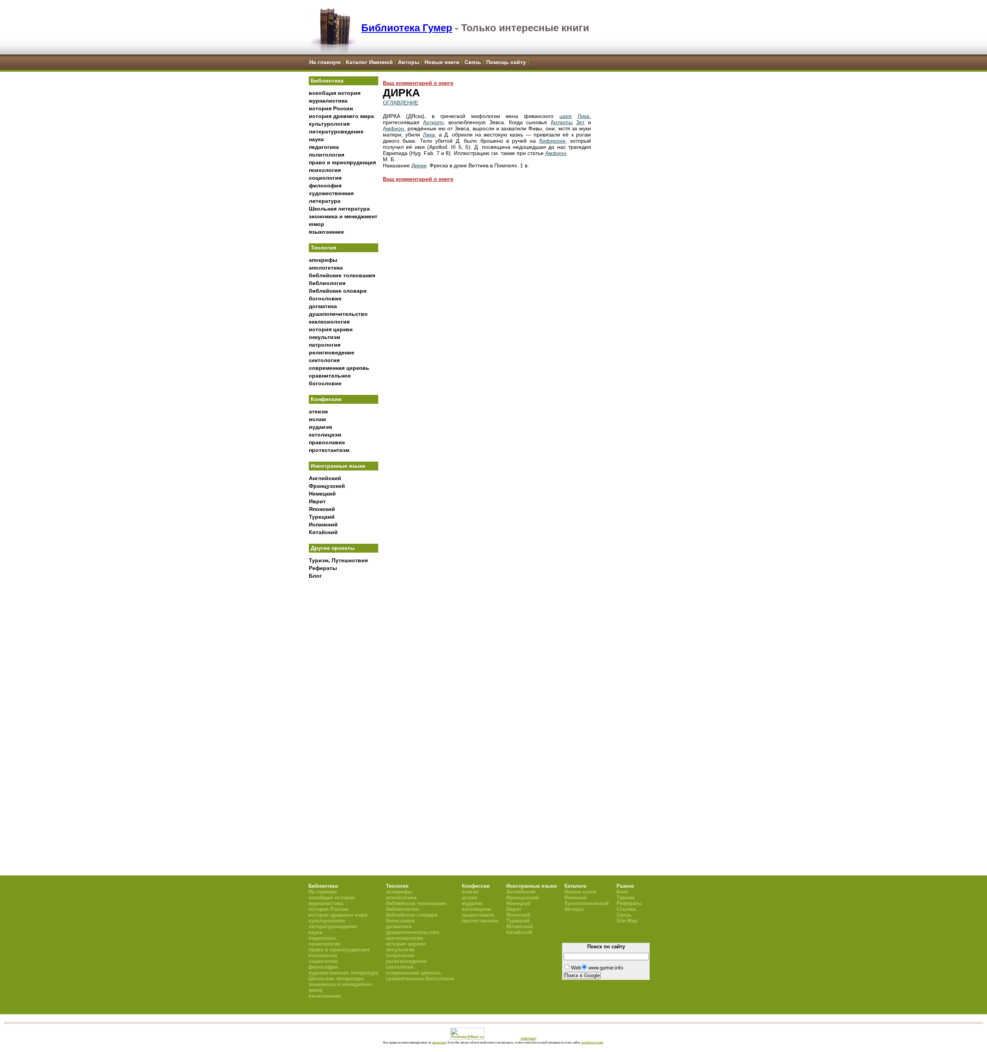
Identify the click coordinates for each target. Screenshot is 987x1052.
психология (325, 170)
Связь (473, 62)
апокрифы (323, 260)
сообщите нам (592, 1042)
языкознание (326, 232)
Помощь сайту (506, 62)
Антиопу (433, 122)
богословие (325, 298)
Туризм (625, 897)
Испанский (323, 524)
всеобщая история (334, 93)
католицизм (325, 435)
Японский (322, 509)
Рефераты (323, 568)
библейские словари (338, 291)
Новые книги (442, 62)
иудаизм (320, 427)
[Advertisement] (343, 710)
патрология (324, 345)
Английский (325, 478)
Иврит (317, 501)
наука (316, 139)
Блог (315, 576)
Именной (575, 897)
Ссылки (626, 909)
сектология (324, 360)
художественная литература (343, 973)
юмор (316, 224)
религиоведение (331, 352)
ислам (317, 419)
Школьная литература (339, 209)
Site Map (626, 921)
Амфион (393, 128)
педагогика (324, 147)
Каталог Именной (369, 62)
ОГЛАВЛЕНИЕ (400, 102)
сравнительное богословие (420, 978)
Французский (327, 486)
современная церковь (339, 368)
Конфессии (326, 399)
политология (326, 155)
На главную (325, 62)
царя (565, 116)
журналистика (328, 101)
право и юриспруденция (342, 162)
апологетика (326, 268)
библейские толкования (342, 275)
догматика (323, 306)
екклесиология (329, 322)
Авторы (408, 62)
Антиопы (562, 122)
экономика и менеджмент (343, 216)
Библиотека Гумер (406, 28)
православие (327, 442)
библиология (327, 283)
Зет (580, 122)
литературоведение (336, 131)
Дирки (418, 165)
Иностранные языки (338, 466)
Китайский (323, 532)
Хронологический (586, 903)
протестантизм (329, 450)
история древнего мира (341, 116)
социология (325, 178)
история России (331, 108)
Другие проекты (333, 548)
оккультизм (324, 337)
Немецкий (322, 494)
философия (325, 185)
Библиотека (327, 81)
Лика (584, 116)
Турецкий (322, 517)
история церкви (331, 329)
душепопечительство (338, 314)
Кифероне (552, 141)
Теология (323, 247)
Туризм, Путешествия (338, 560)
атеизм (318, 411)
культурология (329, 124)
